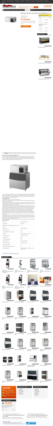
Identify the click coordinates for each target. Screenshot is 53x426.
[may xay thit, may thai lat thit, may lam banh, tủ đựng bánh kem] (9, 6)
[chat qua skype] (50, 18)
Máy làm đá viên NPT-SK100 (7, 333)
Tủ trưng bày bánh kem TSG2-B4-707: (44, 63)
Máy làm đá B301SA (43, 333)
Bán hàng (37, 0)
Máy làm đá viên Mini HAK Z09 (45, 286)
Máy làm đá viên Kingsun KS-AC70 (7, 382)
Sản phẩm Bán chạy (42, 34)
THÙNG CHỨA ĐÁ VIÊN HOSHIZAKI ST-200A (31, 366)
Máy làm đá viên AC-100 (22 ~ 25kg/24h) (32, 350)
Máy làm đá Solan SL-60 (6, 349)
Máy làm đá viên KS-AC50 (44, 317)
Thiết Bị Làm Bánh (14, 9)
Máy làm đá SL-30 (43, 301)
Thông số (6, 153)
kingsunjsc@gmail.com (20, 418)
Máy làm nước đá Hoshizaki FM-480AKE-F (19, 288)
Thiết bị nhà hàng (7, 9)
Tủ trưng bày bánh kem (42, 47)
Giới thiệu (21, 388)
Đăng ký (13, 409)
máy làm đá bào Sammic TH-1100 (20, 272)
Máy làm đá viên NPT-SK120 (19, 365)
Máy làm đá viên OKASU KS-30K (19, 334)
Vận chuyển (46, 0)
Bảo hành (22, 0)
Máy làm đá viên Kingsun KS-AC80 (20, 318)
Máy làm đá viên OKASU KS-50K (45, 382)
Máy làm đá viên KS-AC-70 (19, 349)
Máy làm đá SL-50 (30, 301)
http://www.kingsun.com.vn (9, 418)
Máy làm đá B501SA (43, 365)
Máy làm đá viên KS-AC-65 (31, 333)
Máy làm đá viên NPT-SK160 (19, 381)
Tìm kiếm (36, 7)
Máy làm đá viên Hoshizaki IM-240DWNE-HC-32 (10, 253)
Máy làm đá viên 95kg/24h (6, 365)
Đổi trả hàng (27, 0)
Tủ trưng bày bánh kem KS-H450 (43, 78)
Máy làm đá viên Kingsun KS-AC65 (7, 318)
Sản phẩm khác (5, 257)
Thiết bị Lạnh (27, 9)
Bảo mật (41, 0)
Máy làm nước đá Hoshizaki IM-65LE (32, 272)
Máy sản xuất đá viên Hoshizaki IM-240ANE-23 (7, 272)
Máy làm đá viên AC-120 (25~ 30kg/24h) (45, 350)
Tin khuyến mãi (17, 0)
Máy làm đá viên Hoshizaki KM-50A (32, 382)
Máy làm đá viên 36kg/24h (19, 301)
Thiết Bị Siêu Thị (21, 9)
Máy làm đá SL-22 (5, 301)
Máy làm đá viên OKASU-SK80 (32, 317)
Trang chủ (3, 0)
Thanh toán (33, 0)
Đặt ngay (26, 26)
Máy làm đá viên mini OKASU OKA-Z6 (32, 287)
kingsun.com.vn (4, 407)
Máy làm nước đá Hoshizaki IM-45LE (45, 272)
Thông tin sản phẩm (10, 0)
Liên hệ (3, 2)
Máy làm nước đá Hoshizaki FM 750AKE (7, 288)
